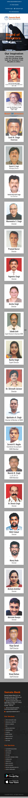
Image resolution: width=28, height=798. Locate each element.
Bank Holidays (9, 763)
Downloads (9, 759)
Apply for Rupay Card (11, 720)
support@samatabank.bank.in (13, 711)
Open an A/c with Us (11, 722)
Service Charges (10, 724)
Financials (8, 761)
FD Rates (8, 732)
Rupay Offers (9, 734)
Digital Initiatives (10, 728)
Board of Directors (15, 41)
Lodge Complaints (10, 769)
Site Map (8, 755)
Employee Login (19, 8)
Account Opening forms (12, 757)
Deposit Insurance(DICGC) (12, 767)
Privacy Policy (9, 736)
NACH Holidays (9, 765)
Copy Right (8, 753)
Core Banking (9, 730)
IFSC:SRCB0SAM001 (14, 11)
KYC (6, 726)
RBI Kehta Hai (9, 738)
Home (6, 41)
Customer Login (9, 8)
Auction (8, 740)
